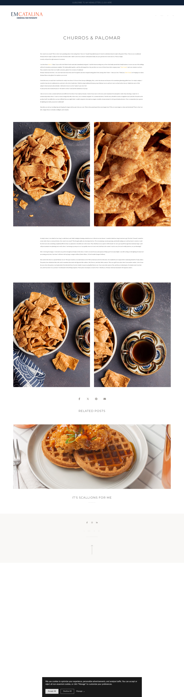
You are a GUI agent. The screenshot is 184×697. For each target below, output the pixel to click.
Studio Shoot (94, 502)
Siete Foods (124, 67)
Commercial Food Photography (90, 502)
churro (50, 64)
